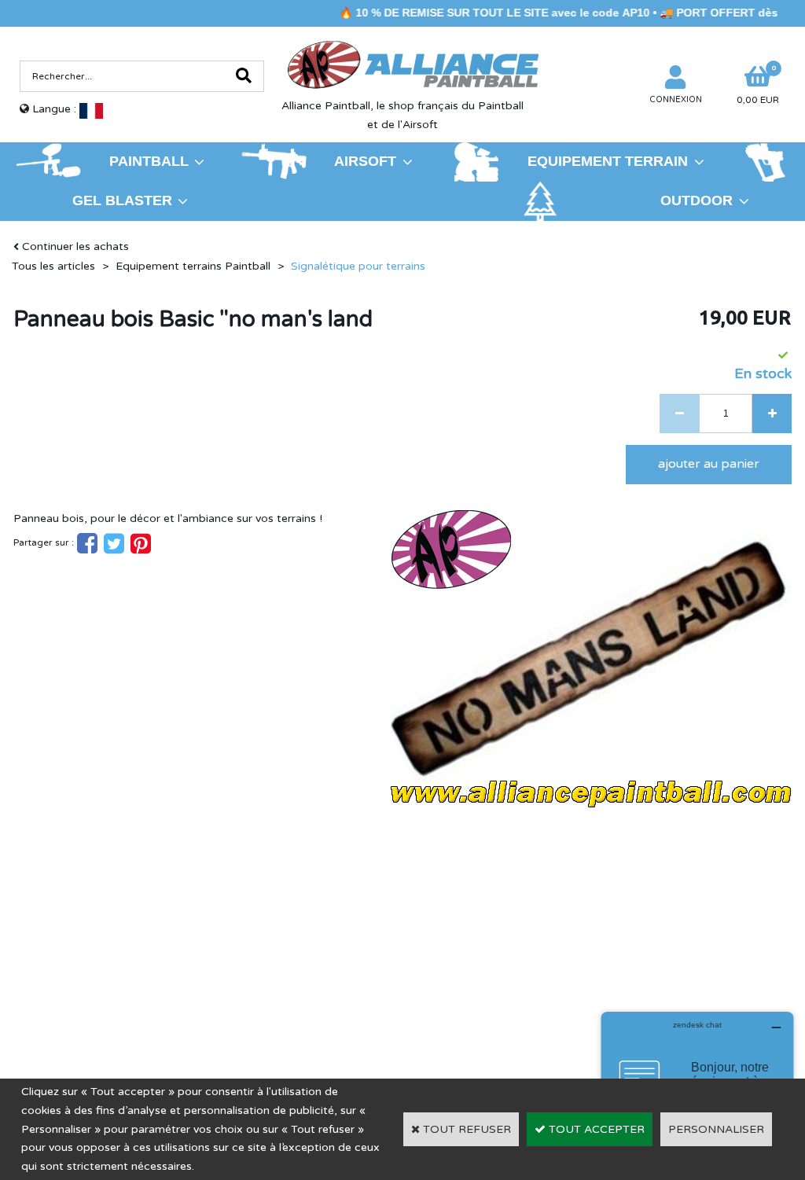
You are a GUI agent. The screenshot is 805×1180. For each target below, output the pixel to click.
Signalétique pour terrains (358, 266)
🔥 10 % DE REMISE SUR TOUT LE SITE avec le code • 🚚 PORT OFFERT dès (555, 12)
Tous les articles (53, 266)
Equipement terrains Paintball (193, 266)
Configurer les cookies (86, 1021)
